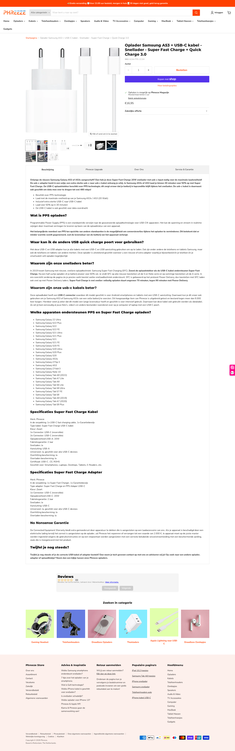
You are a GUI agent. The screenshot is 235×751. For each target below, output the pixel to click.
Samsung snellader (141, 686)
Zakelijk (29, 686)
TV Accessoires (121, 21)
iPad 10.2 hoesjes (140, 670)
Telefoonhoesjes (205, 21)
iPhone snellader (139, 681)
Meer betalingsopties (167, 85)
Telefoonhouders (50, 21)
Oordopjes (69, 21)
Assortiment (31, 674)
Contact (29, 678)
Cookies (51, 736)
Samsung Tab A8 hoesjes (143, 676)
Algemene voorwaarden (37, 698)
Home (6, 21)
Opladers (18, 21)
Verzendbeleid (32, 690)
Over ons (30, 670)
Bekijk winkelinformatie (137, 98)
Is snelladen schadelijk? (72, 696)
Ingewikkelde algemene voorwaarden (109, 734)
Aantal (128, 64)
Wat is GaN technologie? (72, 685)
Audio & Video (101, 21)
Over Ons (139, 169)
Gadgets (7, 28)
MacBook (166, 21)
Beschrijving (48, 169)
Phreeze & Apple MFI (71, 704)
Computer (139, 21)
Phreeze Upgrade (94, 169)
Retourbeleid (31, 694)
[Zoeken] (196, 13)
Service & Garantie (184, 169)
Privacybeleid (59, 734)
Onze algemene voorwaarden (79, 734)
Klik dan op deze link (106, 673)
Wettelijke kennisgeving (35, 736)
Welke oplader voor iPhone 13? (75, 700)
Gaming (152, 21)
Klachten (60, 736)
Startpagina (31, 38)
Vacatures (30, 682)
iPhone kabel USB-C (141, 697)
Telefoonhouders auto (142, 692)
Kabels (32, 21)
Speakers (85, 21)
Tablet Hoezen (184, 21)
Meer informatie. (112, 582)
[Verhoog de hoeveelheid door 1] (148, 70)
